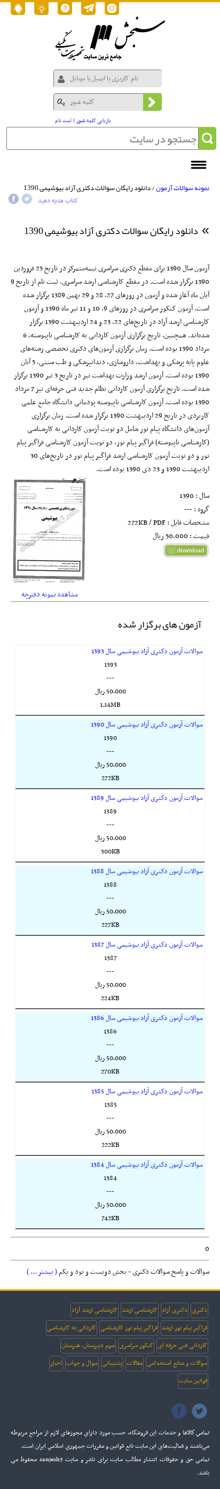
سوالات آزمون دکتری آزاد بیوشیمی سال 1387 (147, 945)
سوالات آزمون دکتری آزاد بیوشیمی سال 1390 (147, 725)
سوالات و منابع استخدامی (177, 1363)
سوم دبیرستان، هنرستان (88, 1345)
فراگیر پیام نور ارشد (184, 1327)
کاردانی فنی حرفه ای (182, 1345)
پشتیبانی (112, 1363)
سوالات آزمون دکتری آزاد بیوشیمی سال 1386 (147, 1018)
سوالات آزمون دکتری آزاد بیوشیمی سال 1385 (147, 1092)
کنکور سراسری (136, 1345)
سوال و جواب (82, 1363)
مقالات (135, 1363)
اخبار (56, 1363)
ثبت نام (63, 120)
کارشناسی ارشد (140, 1310)
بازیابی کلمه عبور (93, 120)
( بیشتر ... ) (42, 1272)
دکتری (199, 1310)
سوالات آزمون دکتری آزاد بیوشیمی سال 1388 (147, 872)
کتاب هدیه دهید (58, 200)
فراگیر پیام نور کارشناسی (129, 1327)
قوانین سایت (193, 1380)
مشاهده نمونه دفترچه (49, 594)
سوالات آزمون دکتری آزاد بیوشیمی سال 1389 (147, 798)
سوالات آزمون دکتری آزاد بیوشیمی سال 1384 (147, 1165)
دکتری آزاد (174, 1310)
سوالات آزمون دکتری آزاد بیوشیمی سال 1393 (147, 651)
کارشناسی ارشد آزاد (94, 1310)
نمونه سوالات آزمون (182, 188)
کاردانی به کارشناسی (71, 1327)
